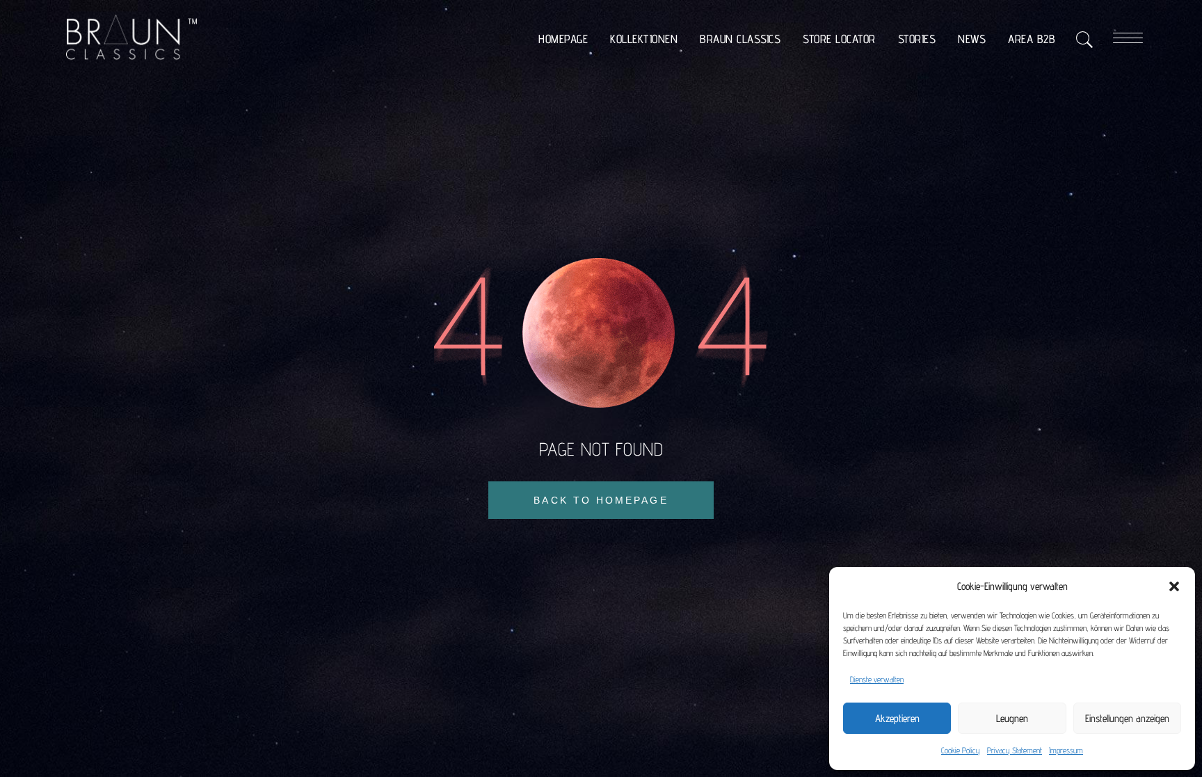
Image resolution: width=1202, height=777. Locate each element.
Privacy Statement (1014, 750)
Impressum (1066, 750)
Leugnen (1012, 718)
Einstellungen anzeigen (1127, 718)
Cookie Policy (960, 750)
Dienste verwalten (877, 679)
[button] (1174, 586)
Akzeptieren (897, 718)
